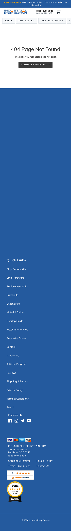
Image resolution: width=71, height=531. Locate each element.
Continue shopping (33, 64)
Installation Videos (17, 329)
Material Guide (15, 312)
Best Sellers (13, 303)
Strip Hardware (15, 277)
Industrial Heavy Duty (52, 20)
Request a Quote (16, 338)
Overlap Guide (15, 321)
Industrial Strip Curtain (39, 520)
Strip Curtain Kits (16, 269)
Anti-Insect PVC (26, 20)
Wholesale (13, 355)
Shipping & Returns (18, 381)
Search (10, 407)
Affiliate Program (16, 364)
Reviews (11, 372)
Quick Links (16, 260)
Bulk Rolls (12, 295)
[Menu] (65, 11)
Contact (11, 346)
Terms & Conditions (18, 398)
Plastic (9, 20)
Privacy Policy (15, 390)
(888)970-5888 (44, 10)
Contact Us (42, 465)
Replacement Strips (18, 286)
